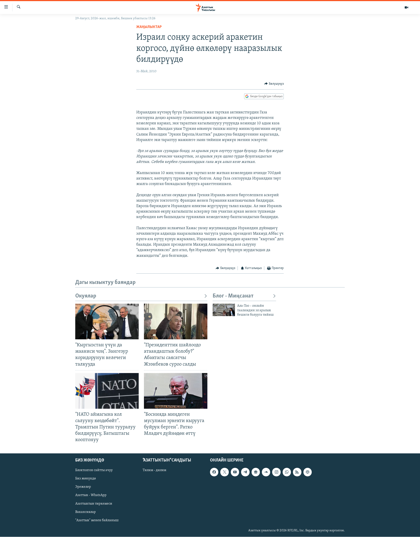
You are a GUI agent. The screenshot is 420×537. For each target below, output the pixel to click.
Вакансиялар (85, 512)
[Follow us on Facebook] (214, 472)
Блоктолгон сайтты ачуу (94, 470)
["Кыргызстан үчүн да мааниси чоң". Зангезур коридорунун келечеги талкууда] (107, 321)
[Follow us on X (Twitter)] (224, 472)
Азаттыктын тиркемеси (93, 503)
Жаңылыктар (149, 27)
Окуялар (85, 296)
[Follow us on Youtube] (235, 472)
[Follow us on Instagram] (276, 472)
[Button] (274, 84)
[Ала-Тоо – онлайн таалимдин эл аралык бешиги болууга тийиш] (224, 310)
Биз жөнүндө (85, 479)
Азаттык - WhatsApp (91, 495)
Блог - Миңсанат (233, 296)
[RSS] (297, 472)
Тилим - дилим (154, 470)
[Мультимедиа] (406, 7)
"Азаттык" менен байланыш (97, 520)
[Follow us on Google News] (256, 472)
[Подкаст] (307, 472)
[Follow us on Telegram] (245, 472)
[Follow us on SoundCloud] (266, 472)
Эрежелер (83, 487)
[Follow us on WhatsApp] (287, 472)
